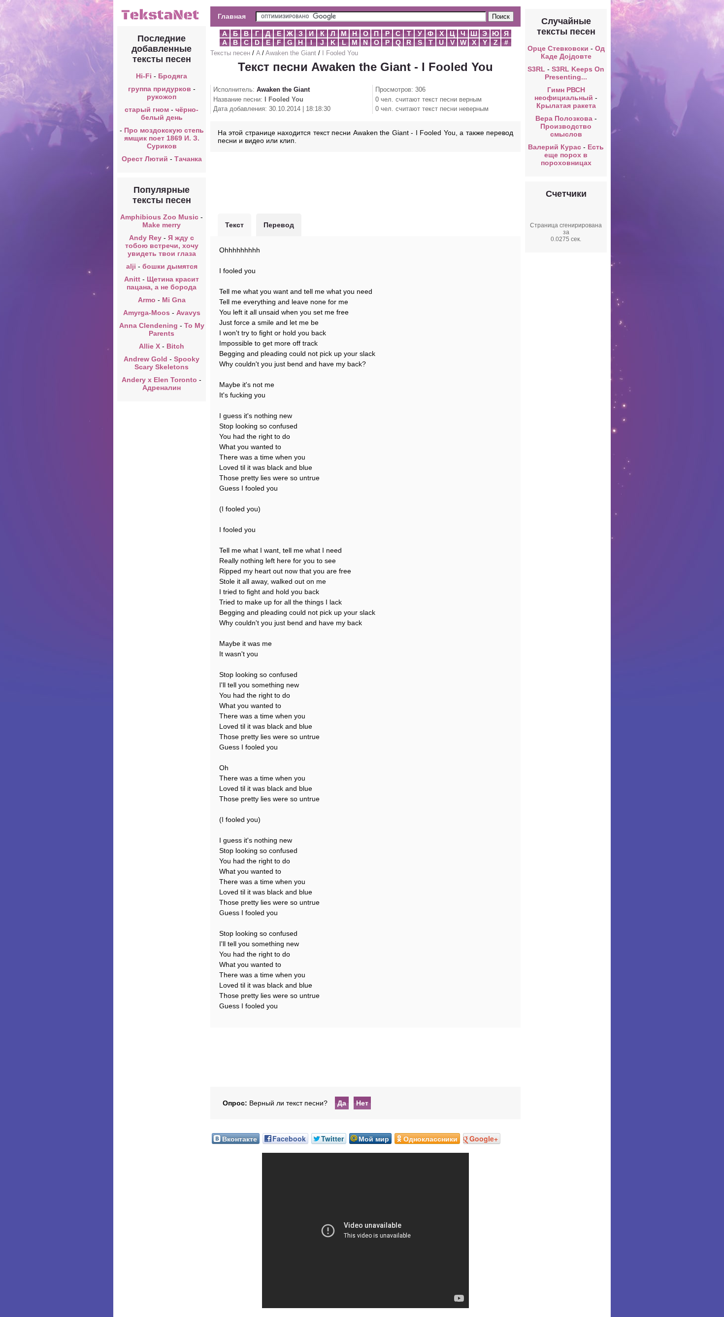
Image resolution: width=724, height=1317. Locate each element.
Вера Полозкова (563, 118)
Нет (362, 1103)
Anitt (132, 279)
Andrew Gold (145, 359)
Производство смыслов (566, 130)
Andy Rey (145, 238)
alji (131, 266)
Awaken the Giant (290, 53)
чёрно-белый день (170, 113)
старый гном (147, 109)
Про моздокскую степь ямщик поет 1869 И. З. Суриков (164, 138)
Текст (234, 225)
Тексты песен (230, 53)
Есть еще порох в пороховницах (572, 155)
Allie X (149, 346)
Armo (147, 300)
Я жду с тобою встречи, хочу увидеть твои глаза (161, 245)
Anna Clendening (148, 325)
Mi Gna (174, 300)
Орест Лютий (145, 159)
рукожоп (161, 97)
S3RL (536, 69)
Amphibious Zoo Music (159, 217)
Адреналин (161, 388)
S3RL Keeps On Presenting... (574, 73)
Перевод (278, 225)
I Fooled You (340, 53)
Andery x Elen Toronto (159, 380)
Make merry (161, 225)
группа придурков (159, 89)
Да (341, 1103)
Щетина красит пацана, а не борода (163, 283)
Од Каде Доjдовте (573, 52)
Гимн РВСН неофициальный (563, 94)
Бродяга (172, 76)
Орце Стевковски (558, 48)
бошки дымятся (169, 266)
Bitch (175, 346)
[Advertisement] (365, 181)
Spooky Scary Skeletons (166, 363)
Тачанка (188, 159)
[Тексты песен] (161, 19)
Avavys (188, 313)
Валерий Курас (554, 147)
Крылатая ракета (566, 105)
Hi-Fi (144, 76)
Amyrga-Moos (146, 313)
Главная (232, 16)
